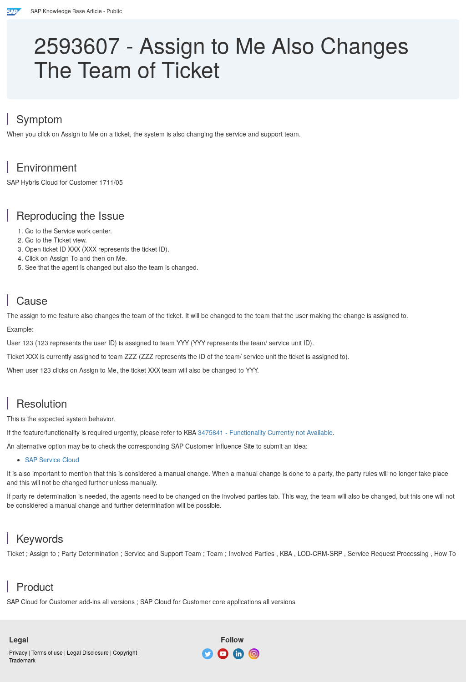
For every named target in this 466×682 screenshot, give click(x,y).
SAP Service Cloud (52, 459)
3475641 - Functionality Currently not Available (265, 432)
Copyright (125, 652)
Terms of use (47, 652)
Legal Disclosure (88, 652)
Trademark (22, 660)
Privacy (18, 652)
